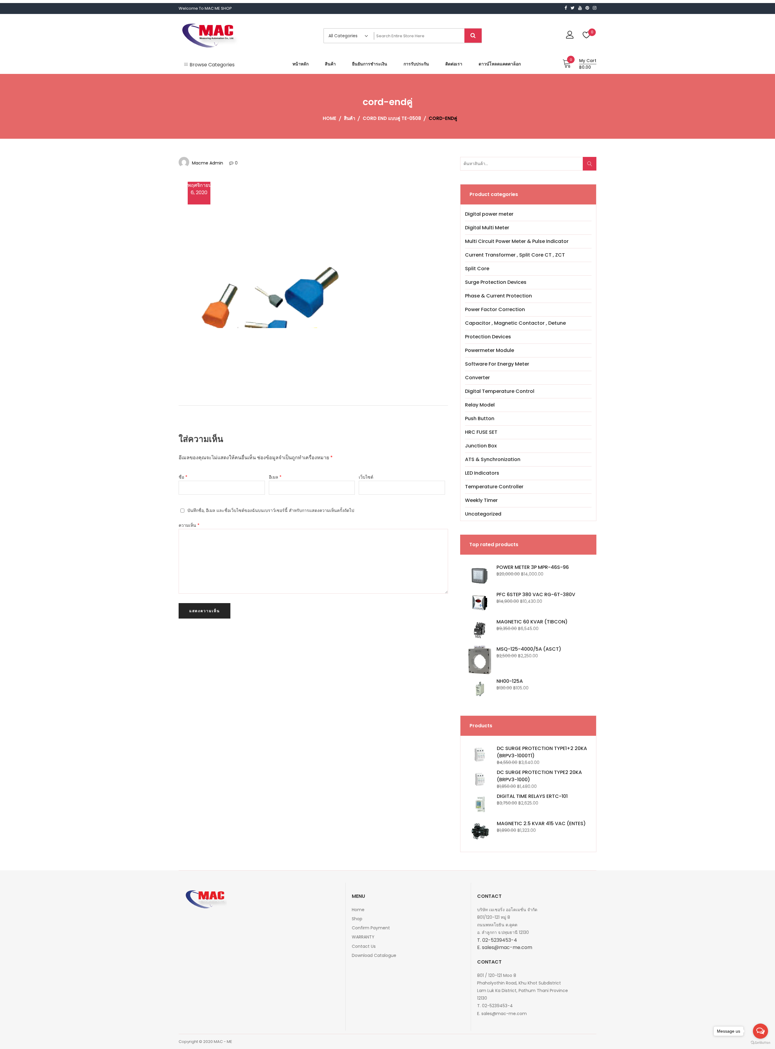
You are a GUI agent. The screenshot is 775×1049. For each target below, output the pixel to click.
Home (358, 910)
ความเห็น (189, 525)
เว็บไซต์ (366, 477)
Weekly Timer (481, 500)
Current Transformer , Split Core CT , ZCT (515, 254)
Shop (357, 919)
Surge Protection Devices (495, 282)
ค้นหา (591, 166)
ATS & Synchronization (492, 459)
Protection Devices (488, 336)
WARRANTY (363, 937)
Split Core (477, 268)
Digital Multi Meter (487, 227)
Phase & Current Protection (498, 295)
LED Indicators (482, 473)
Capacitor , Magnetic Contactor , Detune (515, 323)
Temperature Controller (494, 486)
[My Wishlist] (586, 35)
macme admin (207, 163)
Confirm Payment (371, 928)
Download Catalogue (374, 955)
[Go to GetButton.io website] (760, 1043)
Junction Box (481, 445)
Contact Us (364, 946)
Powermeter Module (489, 350)
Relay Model (480, 404)
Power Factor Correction (495, 309)
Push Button (479, 418)
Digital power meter (489, 214)
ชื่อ (183, 477)
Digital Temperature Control (499, 391)
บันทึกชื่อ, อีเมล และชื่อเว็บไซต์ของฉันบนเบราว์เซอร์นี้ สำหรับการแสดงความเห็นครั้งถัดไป (270, 510)
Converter (477, 377)
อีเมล (275, 477)
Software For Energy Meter (497, 363)
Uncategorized (483, 513)
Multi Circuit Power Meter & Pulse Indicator (517, 241)
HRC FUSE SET (481, 432)
